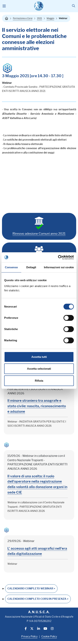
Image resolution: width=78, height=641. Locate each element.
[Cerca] (73, 6)
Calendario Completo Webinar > (31, 588)
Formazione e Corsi (22, 18)
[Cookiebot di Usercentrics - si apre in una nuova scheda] (58, 257)
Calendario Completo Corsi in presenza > (37, 598)
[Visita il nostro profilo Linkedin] (38, 629)
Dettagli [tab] (31, 267)
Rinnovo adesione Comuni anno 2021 (39, 233)
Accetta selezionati (39, 368)
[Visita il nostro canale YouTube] (45, 629)
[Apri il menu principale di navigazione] (4, 6)
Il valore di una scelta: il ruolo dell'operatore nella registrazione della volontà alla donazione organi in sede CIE (37, 484)
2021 (39, 18)
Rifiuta (39, 380)
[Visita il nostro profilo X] (32, 629)
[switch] (68, 318)
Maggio (50, 18)
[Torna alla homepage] (6, 18)
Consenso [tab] (11, 267)
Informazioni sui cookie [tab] (59, 267)
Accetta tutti (39, 356)
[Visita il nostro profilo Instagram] (52, 629)
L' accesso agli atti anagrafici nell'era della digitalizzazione (37, 551)
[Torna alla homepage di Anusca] (38, 6)
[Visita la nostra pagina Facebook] (26, 629)
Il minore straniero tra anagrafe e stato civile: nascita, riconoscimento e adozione (36, 406)
